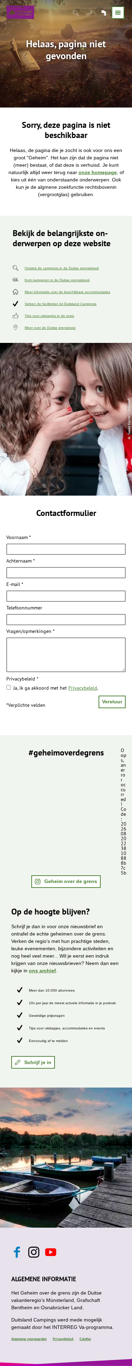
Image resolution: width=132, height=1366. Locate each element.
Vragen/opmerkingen (30, 631)
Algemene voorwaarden (28, 1339)
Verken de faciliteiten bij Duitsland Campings (60, 304)
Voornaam (18, 537)
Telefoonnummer (24, 608)
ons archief (42, 970)
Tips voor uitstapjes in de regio (49, 316)
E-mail (14, 584)
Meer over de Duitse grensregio (50, 328)
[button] (66, 881)
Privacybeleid (22, 679)
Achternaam (20, 561)
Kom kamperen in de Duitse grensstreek (57, 280)
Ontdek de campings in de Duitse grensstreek (62, 268)
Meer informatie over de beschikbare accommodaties (67, 292)
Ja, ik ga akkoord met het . (55, 688)
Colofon (85, 1339)
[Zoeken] (76, 12)
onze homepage (97, 172)
